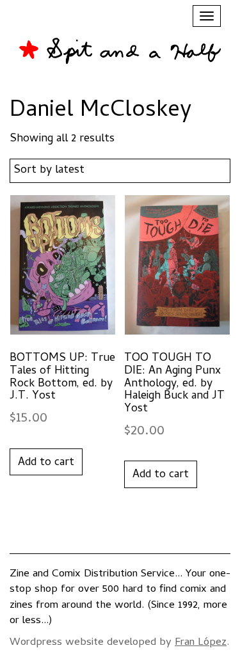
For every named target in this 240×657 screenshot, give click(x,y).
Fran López (201, 643)
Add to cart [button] (46, 463)
